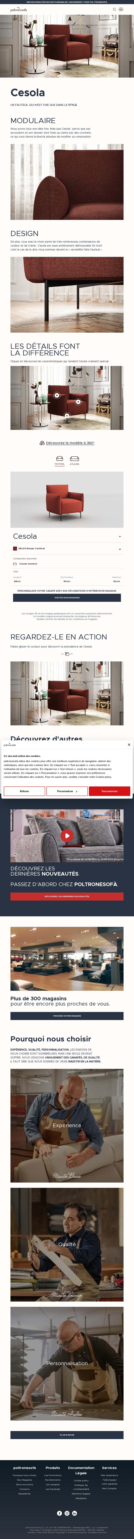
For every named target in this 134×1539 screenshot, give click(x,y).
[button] (67, 598)
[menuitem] (24, 1475)
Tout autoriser (109, 791)
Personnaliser (65, 791)
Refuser (24, 791)
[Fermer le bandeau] (129, 744)
